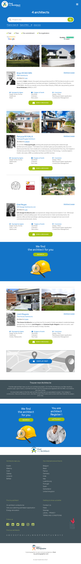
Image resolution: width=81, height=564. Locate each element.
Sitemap (46, 510)
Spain (45, 486)
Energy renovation (12, 510)
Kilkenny (9, 468)
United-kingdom (49, 491)
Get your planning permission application (20, 508)
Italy (44, 479)
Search (40, 254)
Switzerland (47, 489)
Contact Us (47, 505)
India (44, 476)
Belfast (8, 479)
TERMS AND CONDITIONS (52, 515)
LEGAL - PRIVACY (49, 513)
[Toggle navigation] (77, 4)
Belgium (46, 466)
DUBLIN (26, 141)
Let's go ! (56, 419)
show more (37, 25)
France (45, 471)
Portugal (46, 484)
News (45, 508)
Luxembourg (47, 481)
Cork (25, 78)
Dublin (26, 319)
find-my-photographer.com (44, 553)
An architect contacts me (15, 505)
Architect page (69, 73)
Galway (8, 473)
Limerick (9, 476)
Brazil (45, 468)
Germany (46, 473)
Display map (42, 361)
